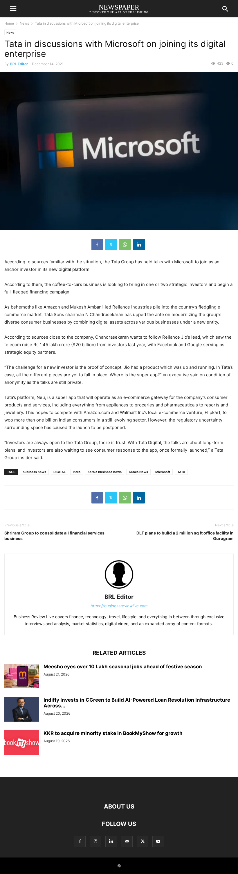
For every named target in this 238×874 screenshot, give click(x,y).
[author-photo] (119, 588)
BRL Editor (19, 64)
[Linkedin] (139, 244)
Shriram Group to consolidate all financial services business (54, 535)
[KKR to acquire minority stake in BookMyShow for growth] (21, 743)
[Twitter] (111, 244)
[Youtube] (158, 841)
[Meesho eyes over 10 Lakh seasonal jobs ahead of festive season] (21, 676)
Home (9, 23)
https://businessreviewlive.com (119, 605)
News (24, 23)
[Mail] (127, 841)
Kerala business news (105, 472)
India (76, 472)
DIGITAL (59, 472)
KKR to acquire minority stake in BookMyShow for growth (113, 733)
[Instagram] (95, 841)
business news (34, 472)
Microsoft (162, 472)
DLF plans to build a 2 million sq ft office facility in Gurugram (185, 535)
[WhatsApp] (125, 244)
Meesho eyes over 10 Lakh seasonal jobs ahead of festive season (123, 666)
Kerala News (138, 472)
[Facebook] (97, 244)
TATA (181, 472)
